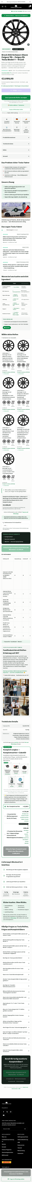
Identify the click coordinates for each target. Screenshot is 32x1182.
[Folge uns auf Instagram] (10, 1112)
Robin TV (9, 72)
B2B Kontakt (5, 1155)
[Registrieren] (25, 1128)
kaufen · (16, 1073)
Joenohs (4, 72)
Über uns (4, 1137)
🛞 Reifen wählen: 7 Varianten (16, 105)
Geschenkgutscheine (7, 1152)
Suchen (4, 1144)
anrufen (16, 742)
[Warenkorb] (29, 6)
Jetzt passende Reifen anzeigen (16, 97)
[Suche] (5, 6)
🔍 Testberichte (5, 373)
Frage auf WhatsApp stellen (16, 109)
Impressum (25, 1087)
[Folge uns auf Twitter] (7, 1112)
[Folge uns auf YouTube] (3, 1115)
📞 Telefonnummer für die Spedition (12, 522)
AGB (19, 1088)
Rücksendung (21, 1150)
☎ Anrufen (7, 327)
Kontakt (4, 1147)
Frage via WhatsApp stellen (16, 1179)
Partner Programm (6, 1149)
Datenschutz (15, 1088)
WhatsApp (13, 918)
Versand (20, 1148)
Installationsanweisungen (8, 1140)
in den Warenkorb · (16, 548)
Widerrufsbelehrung (23, 1139)
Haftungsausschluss (23, 1137)
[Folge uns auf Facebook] (3, 1112)
